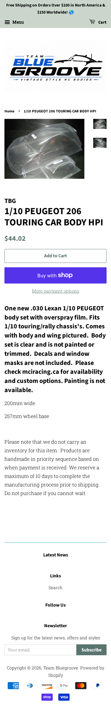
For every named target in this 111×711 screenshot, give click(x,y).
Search (55, 587)
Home (9, 111)
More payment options (55, 291)
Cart (102, 22)
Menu (18, 22)
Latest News (55, 555)
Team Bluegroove (60, 668)
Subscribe (91, 650)
